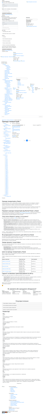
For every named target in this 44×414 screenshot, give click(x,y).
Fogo (6, 124)
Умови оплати (13, 398)
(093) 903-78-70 (33, 88)
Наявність (5, 195)
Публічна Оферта (13, 404)
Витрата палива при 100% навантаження (7, 143)
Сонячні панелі (5, 101)
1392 (6, 173)
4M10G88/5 (7, 141)
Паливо (6, 112)
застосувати (28, 20)
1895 (6, 178)
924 (6, 168)
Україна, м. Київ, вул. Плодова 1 (18, 55)
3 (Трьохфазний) (7, 138)
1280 (6, 171)
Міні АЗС (6, 74)
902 (6, 166)
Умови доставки (13, 397)
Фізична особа (5, 2)
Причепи (6, 77)
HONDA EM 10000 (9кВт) (6, 268)
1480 (6, 175)
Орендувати (14, 136)
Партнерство (13, 391)
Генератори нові (7, 82)
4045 (6, 184)
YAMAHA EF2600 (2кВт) (6, 263)
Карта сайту (13, 390)
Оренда (4, 64)
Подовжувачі (7, 70)
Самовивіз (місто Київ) (7, 31)
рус (18, 86)
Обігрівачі (6, 75)
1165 (6, 169)
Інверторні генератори (8, 99)
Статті (19, 81)
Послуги (4, 104)
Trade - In (6, 114)
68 (6, 130)
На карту (4, 36)
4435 (6, 186)
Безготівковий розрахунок (7, 38)
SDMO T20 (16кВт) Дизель (6, 271)
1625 (6, 177)
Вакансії (12, 388)
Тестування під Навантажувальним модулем (8, 106)
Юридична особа (11, 2)
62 (6, 127)
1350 (6, 172)
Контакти (19, 83)
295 (6, 162)
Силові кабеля (7, 72)
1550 (6, 176)
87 (6, 158)
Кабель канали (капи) (8, 73)
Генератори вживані (8, 88)
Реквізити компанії (14, 405)
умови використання (8, 14)
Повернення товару (14, 394)
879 (6, 164)
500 (6, 149)
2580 (6, 181)
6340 (6, 194)
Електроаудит (7, 113)
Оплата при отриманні (6, 40)
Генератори (7, 65)
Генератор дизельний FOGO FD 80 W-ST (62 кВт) (16, 130)
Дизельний (7, 146)
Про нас (19, 82)
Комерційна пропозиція (32, 1)
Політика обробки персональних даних (17, 402)
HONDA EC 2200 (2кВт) (6, 261)
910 (6, 167)
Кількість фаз (6, 136)
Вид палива (6, 145)
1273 (6, 170)
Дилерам (12, 389)
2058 (6, 179)
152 (6, 159)
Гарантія (12, 395)
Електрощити (7, 71)
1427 (6, 174)
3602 (6, 183)
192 (6, 161)
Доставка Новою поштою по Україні (9, 33)
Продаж (4, 79)
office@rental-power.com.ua (18, 53)
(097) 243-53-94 (33, 91)
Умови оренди (13, 396)
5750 (6, 193)
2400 (6, 180)
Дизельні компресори (8, 76)
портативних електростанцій (25, 212)
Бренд (5, 123)
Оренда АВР (7, 78)
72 (6, 157)
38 (6, 156)
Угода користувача (14, 403)
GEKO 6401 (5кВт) (5, 266)
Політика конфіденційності (15, 401)
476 (6, 163)
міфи (15, 218)
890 (6, 165)
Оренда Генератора (14, 387)
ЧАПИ (19, 80)
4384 (6, 185)
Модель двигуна (6, 140)
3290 (6, 182)
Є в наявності (8, 196)
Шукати (18, 79)
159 (6, 160)
